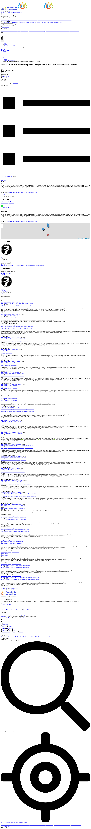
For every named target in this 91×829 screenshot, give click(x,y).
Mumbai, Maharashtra (72, 31)
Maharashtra (18, 444)
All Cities (15, 456)
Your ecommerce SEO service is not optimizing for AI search (13, 457)
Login (21, 12)
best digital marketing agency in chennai (9, 398)
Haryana (17, 515)
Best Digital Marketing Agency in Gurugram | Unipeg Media (13, 517)
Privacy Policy (8, 615)
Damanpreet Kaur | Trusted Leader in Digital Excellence (12, 421)
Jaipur (13, 372)
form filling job (45, 22)
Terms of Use (14, 615)
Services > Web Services (24, 20)
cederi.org (40, 22)
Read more (3, 194)
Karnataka (19, 337)
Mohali (13, 349)
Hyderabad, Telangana (20, 31)
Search (2, 41)
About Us (3, 615)
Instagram (19, 609)
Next (6, 49)
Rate (3, 289)
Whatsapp (3, 609)
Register (18, 12)
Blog (10, 630)
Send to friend (8, 273)
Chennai (13, 302)
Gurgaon (13, 515)
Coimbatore (15, 540)
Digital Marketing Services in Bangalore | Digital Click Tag (13, 505)
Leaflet (79, 238)
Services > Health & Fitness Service (55, 20)
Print (3, 273)
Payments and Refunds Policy (31, 615)
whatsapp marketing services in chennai (9, 362)
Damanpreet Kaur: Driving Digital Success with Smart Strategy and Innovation (17, 409)
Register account (10, 628)
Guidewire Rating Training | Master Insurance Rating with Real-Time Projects (17, 326)
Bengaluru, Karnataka (33, 31)
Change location (6, 632)
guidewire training (34, 22)
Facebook (9, 609)
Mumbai (13, 444)
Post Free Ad (3, 12)
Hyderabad (14, 337)
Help (14, 632)
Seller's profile (4, 265)
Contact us (3, 616)
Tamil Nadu (17, 302)
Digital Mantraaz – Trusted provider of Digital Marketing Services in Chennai (17, 303)
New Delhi (14, 468)
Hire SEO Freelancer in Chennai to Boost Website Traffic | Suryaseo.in (15, 565)
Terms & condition (47, 615)
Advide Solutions (4, 553)
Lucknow (14, 432)
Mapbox (82, 238)
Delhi (18, 468)
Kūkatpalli (14, 325)
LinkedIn (30, 609)
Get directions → (7, 76)
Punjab (16, 349)
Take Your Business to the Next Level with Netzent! (11, 433)
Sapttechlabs (15, 83)
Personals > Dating (5, 20)
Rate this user (11, 203)
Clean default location (5, 826)
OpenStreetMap (87, 238)
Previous (3, 49)
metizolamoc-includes (16, 22)
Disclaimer (40, 615)
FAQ (14, 630)
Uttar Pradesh (19, 432)
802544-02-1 (60, 22)
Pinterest (14, 609)
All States (20, 456)
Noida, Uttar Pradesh (59, 31)
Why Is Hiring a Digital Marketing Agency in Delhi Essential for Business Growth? (18, 493)
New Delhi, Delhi (7, 31)
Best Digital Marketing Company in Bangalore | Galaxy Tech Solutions (16, 338)
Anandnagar (14, 480)
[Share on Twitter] (3, 274)
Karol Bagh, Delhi (46, 31)
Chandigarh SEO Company (6, 350)
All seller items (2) (10, 265)
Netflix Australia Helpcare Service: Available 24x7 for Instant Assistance (16, 481)
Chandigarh (14, 384)
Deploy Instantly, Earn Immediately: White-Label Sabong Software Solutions (17, 445)
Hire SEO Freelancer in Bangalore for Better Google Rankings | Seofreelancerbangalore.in (20, 577)
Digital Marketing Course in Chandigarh (9, 385)
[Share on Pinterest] (4, 274)
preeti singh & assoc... (25, 22)
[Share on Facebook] (2, 274)
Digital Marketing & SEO (7, 176)
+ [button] (2, 225)
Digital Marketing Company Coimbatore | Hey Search (12, 541)
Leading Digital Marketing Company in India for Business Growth (15, 529)
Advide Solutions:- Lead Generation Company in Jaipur (12, 373)
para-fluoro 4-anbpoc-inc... (6, 22)
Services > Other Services (14, 20)
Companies (4, 630)
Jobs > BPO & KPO (67, 20)
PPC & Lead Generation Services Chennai (9, 315)
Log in (3, 628)
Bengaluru (14, 504)
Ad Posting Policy (21, 615)
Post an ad (4, 626)
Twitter (25, 609)
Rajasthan (16, 372)
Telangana (18, 325)
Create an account (17, 589)
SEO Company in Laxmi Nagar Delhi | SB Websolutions (13, 469)
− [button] (2, 227)
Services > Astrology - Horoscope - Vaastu (39, 20)
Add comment (4, 272)
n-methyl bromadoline (53, 22)
